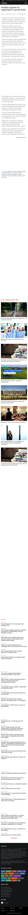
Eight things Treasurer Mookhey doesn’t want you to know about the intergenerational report (13, 681)
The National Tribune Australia (15, 913)
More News (14, 838)
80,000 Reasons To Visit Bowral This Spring (12, 721)
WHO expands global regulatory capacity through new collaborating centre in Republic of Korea (13, 631)
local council (11, 873)
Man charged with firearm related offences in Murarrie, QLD (11, 651)
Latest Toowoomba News (6, 888)
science (23, 175)
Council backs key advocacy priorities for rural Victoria (13, 693)
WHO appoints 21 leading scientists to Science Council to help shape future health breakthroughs (12, 639)
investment (14, 880)
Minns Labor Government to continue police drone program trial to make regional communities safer (12, 817)
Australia (18, 171)
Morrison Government (11, 175)
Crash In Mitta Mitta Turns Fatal (10, 788)
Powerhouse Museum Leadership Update (14, 784)
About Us (2, 908)
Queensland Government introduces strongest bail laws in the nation (12, 778)
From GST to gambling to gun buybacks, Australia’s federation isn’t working (13, 823)
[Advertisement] (14, 81)
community (19, 871)
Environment (4, 878)
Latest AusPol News (5, 896)
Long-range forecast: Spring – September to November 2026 (13, 687)
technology (4, 177)
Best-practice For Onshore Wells (11, 835)
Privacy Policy (12, 910)
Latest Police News (5, 893)
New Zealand (20, 878)
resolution (19, 175)
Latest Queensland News (6, 890)
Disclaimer (21, 908)
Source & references (21, 137)
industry (10, 174)
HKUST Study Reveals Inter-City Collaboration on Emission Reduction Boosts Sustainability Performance (12, 728)
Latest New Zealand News (6, 891)
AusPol (14, 171)
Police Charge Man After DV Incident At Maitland (13, 757)
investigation (15, 174)
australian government (7, 172)
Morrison (4, 175)
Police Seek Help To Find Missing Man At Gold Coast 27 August (13, 800)
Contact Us (3, 910)
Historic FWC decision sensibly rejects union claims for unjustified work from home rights (12, 736)
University (22, 873)
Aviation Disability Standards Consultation (13, 773)
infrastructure (14, 878)
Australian (23, 171)
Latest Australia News (5, 887)
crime (19, 880)
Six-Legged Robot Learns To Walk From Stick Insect (13, 829)
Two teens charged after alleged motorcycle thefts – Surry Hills (11, 674)
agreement (9, 171)
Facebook (6, 902)
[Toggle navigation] (25, 3)
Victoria (6, 873)
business (3, 880)
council (2, 875)
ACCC (6, 171)
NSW (2, 873)
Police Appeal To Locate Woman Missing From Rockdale (13, 793)
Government (4, 174)
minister (20, 174)
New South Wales (17, 875)
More (11, 858)
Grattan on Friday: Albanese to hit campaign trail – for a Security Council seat (14, 645)
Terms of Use (12, 908)
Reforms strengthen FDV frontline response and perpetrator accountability (13, 699)
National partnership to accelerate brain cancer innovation (13, 657)
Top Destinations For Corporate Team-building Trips (12, 624)
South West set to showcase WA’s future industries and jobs (13, 751)
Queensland (17, 873)
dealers (20, 172)
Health (9, 878)
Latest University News (6, 894)
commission (15, 172)
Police (24, 871)
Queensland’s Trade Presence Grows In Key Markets (13, 705)
